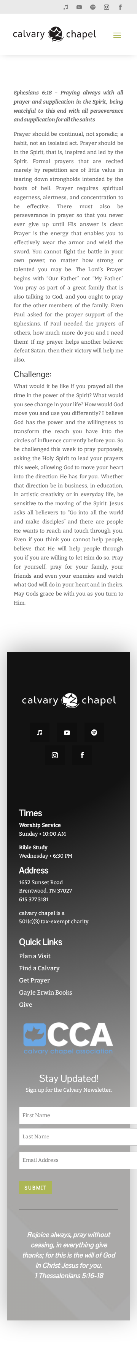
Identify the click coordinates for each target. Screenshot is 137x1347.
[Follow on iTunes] (65, 7)
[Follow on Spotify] (93, 7)
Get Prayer (34, 980)
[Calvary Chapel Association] (68, 1058)
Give (25, 1004)
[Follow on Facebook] (120, 7)
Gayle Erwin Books (45, 992)
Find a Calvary (39, 968)
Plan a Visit (35, 956)
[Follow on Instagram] (106, 7)
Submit (35, 1187)
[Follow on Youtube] (79, 7)
